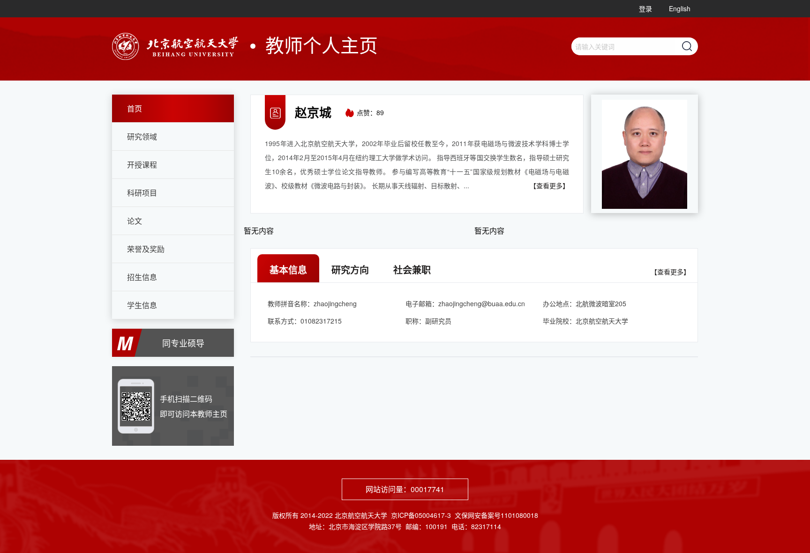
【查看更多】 (549, 185)
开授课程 (142, 164)
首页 (134, 108)
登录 (645, 8)
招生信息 (142, 277)
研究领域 (142, 136)
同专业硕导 (183, 343)
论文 (134, 220)
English (679, 8)
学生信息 (142, 305)
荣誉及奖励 (146, 248)
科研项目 (142, 192)
